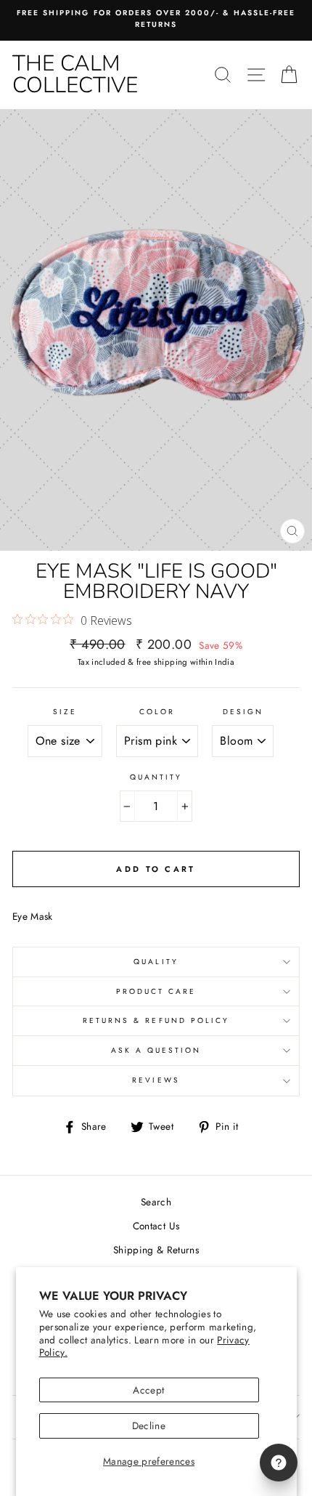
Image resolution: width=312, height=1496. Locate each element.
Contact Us (156, 1225)
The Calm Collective (75, 74)
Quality (156, 961)
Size (65, 711)
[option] (156, 19)
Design (243, 711)
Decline (148, 1425)
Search (156, 1201)
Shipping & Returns (156, 1249)
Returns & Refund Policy (156, 1020)
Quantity (156, 777)
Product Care (156, 991)
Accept (148, 1390)
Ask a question (156, 1050)
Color (157, 711)
